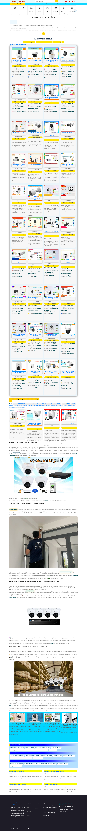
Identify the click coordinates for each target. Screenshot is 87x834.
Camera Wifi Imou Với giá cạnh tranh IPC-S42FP (37, 403)
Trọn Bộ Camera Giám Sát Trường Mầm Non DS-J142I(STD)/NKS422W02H (19, 335)
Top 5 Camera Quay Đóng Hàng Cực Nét (42, 747)
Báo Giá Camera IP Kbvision (56, 747)
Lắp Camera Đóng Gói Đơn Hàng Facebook (54, 771)
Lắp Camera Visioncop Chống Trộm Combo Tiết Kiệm (46, 763)
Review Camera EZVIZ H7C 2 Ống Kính (35, 724)
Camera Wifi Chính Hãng (43, 17)
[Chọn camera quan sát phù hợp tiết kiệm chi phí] (75, 10)
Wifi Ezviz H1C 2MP (35, 228)
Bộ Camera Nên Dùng (39, 3)
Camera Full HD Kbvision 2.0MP (68, 755)
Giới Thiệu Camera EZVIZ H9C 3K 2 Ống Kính (52, 724)
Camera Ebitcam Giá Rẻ (57, 755)
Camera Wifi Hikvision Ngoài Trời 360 (32, 755)
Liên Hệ (64, 3)
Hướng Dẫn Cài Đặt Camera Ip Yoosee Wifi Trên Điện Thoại (39, 405)
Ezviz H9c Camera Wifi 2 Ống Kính (20, 405)
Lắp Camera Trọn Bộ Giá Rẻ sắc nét (16, 763)
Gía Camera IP (45, 750)
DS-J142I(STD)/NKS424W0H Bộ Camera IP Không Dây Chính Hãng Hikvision (35, 166)
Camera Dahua (38, 805)
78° (34, 42)
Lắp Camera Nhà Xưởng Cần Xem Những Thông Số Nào (69, 725)
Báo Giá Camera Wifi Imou (38, 758)
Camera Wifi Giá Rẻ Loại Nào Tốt (57, 405)
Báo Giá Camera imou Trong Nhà (36, 750)
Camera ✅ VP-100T (66, 403)
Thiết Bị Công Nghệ (49, 3)
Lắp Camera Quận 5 (18, 1)
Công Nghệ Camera (31, 3)
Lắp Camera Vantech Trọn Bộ (62, 763)
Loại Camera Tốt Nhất (53, 750)
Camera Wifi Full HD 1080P (15, 758)
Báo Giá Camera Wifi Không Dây (16, 771)
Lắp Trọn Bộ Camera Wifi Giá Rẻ (16, 766)
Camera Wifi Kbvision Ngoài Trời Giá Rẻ (17, 755)
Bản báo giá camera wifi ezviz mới (46, 755)
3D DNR (54, 42)
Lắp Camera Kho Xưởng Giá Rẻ (51, 784)
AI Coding (59, 42)
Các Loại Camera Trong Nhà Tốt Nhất (17, 784)
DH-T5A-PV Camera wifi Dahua (17, 420)
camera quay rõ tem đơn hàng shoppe (17, 747)
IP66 (63, 42)
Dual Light (30, 42)
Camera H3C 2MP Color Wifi (35, 132)
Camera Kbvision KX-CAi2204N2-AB (54, 403)
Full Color (43, 42)
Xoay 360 (50, 42)
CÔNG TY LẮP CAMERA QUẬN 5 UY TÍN (17, 803)
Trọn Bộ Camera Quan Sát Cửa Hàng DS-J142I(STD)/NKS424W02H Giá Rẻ (51, 230)
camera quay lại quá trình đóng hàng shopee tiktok (19, 750)
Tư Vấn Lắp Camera (58, 3)
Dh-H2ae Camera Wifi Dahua (69, 405)
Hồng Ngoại (38, 42)
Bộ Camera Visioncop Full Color (29, 763)
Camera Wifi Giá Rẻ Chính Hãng (26, 758)
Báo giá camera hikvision (29, 747)
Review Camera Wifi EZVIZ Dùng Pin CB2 (17, 407)
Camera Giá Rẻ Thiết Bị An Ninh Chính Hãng (18, 44)
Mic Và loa (25, 42)
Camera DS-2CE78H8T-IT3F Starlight (20, 403)
